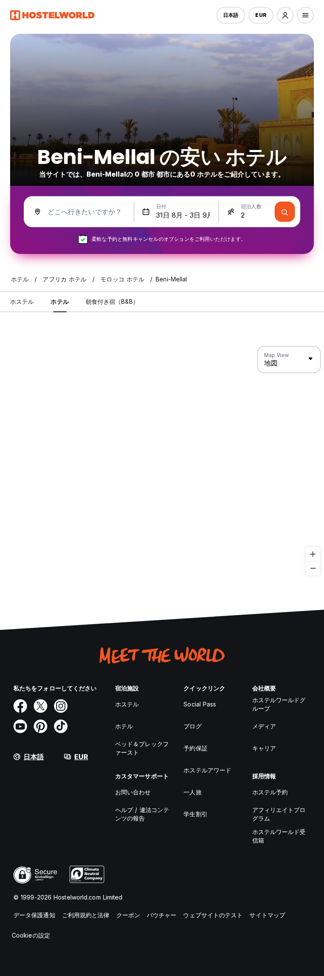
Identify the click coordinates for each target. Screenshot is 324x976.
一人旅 (192, 792)
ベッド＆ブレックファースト (142, 748)
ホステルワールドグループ (279, 704)
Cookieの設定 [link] (31, 935)
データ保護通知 (34, 915)
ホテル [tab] (59, 301)
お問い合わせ (133, 792)
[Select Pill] (285, 15)
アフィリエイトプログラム (279, 814)
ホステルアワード (207, 770)
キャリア (264, 748)
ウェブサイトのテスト (213, 915)
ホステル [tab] (22, 301)
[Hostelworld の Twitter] (40, 706)
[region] (162, 461)
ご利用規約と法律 (86, 915)
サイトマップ (267, 915)
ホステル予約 (270, 792)
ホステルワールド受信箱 (279, 836)
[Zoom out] (313, 568)
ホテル (124, 726)
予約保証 (195, 748)
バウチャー (162, 915)
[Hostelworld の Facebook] (20, 706)
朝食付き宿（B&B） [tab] (112, 301)
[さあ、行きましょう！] (285, 212)
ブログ (192, 726)
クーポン (128, 915)
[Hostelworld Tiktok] (61, 726)
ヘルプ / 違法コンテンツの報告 (142, 814)
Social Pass (200, 704)
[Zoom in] (313, 554)
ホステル (127, 704)
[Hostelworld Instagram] (61, 706)
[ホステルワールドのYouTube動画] (20, 726)
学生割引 (195, 814)
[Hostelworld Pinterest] (40, 726)
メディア (264, 726)
